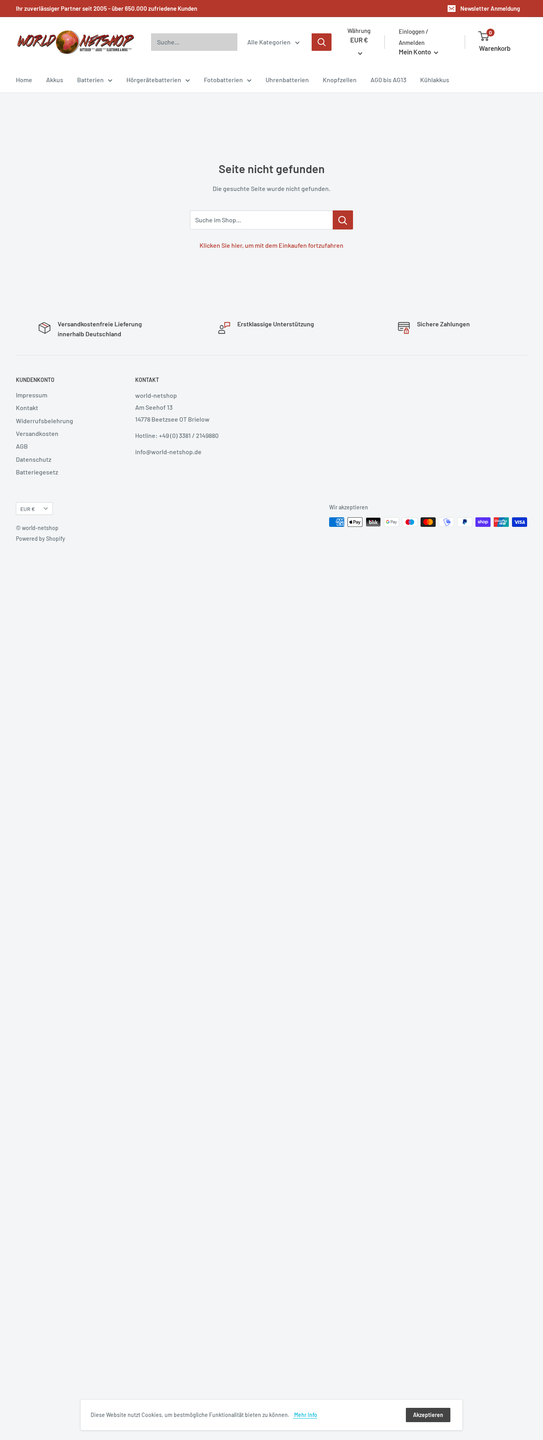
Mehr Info (305, 1414)
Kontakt (27, 407)
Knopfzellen (340, 79)
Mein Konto (415, 52)
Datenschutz (33, 459)
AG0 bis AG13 (388, 79)
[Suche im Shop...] (343, 219)
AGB (22, 446)
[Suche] (322, 42)
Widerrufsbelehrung (44, 420)
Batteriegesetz (37, 472)
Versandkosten (37, 433)
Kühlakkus (434, 79)
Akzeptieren (428, 1414)
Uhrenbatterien (287, 79)
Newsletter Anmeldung (490, 8)
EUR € (27, 508)
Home (24, 79)
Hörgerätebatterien (153, 79)
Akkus (54, 79)
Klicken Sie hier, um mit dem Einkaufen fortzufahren (271, 245)
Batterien (90, 79)
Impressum (31, 395)
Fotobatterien (223, 79)
